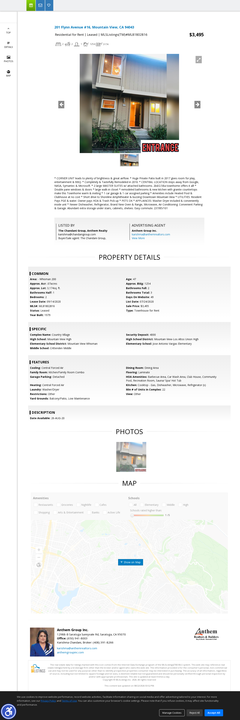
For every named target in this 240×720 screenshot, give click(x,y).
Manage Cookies (172, 712)
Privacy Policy (48, 700)
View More (138, 238)
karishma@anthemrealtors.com (151, 234)
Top (8, 32)
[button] (8, 711)
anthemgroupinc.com (70, 652)
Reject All (195, 712)
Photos (8, 61)
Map (8, 75)
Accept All (214, 712)
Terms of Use (69, 700)
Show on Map (132, 562)
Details (8, 47)
